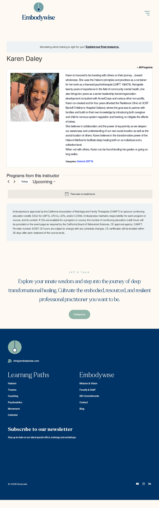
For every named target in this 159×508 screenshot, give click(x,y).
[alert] (80, 194)
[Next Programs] (14, 181)
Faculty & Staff (87, 389)
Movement (14, 408)
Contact (84, 402)
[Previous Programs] (8, 181)
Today (24, 181)
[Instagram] (143, 483)
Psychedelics (15, 402)
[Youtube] (137, 483)
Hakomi (81, 161)
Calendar (13, 415)
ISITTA (89, 161)
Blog (82, 408)
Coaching (13, 396)
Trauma (12, 389)
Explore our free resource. (102, 46)
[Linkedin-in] (149, 483)
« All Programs (144, 67)
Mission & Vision (88, 383)
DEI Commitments (89, 396)
